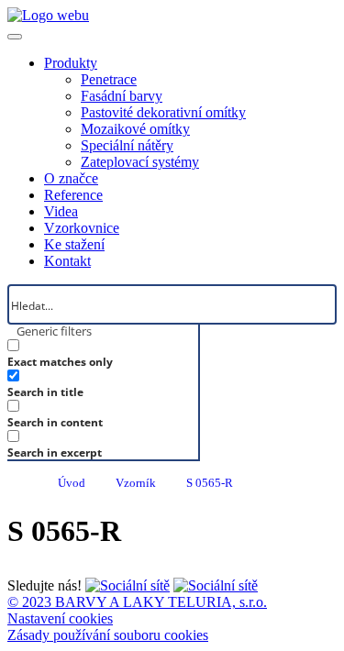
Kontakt (67, 261)
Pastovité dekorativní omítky (163, 112)
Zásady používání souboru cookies (107, 635)
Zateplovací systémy (140, 162)
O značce (71, 178)
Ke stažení (74, 244)
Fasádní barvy (121, 96)
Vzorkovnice (81, 228)
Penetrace (109, 79)
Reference (73, 195)
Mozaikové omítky (135, 129)
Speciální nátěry (127, 145)
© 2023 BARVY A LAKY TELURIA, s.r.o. (137, 602)
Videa (61, 211)
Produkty (70, 63)
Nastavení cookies (60, 618)
